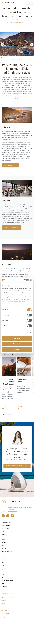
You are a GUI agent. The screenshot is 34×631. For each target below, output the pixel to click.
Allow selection (17, 344)
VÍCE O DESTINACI (10, 165)
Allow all (17, 338)
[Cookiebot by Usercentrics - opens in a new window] (24, 280)
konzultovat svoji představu (17, 465)
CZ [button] (22, 2)
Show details (25, 332)
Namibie (16, 19)
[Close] (30, 7)
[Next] (31, 44)
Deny (17, 349)
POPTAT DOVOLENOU (11, 227)
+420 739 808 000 (12, 511)
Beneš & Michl (29, 623)
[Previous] (2, 44)
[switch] (29, 315)
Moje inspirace (12, 7)
